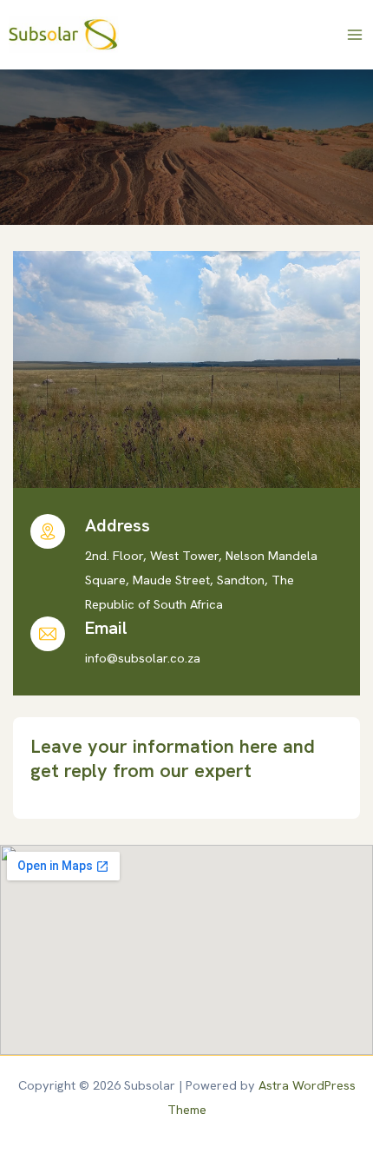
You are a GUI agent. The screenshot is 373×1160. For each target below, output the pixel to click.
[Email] (47, 633)
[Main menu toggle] (355, 34)
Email (106, 627)
